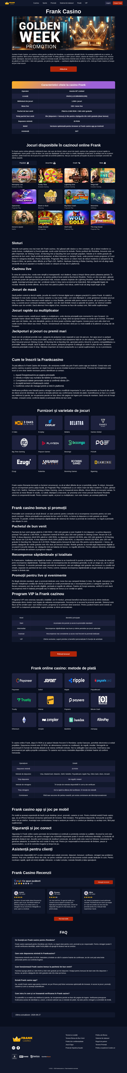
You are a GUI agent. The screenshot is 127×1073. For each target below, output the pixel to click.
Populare (23, 163)
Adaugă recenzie (103, 882)
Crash (75, 163)
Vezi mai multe (63, 919)
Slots (101, 163)
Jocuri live (49, 163)
